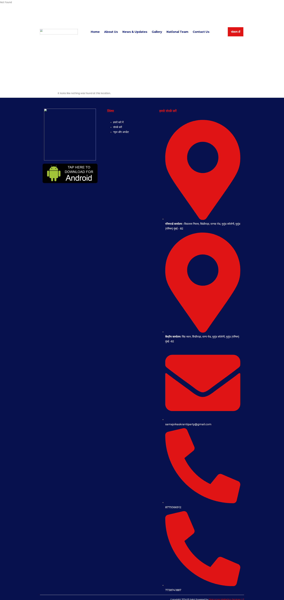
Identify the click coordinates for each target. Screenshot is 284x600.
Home (95, 32)
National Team (177, 32)
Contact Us (201, 32)
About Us (111, 32)
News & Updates (134, 32)
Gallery (157, 32)
